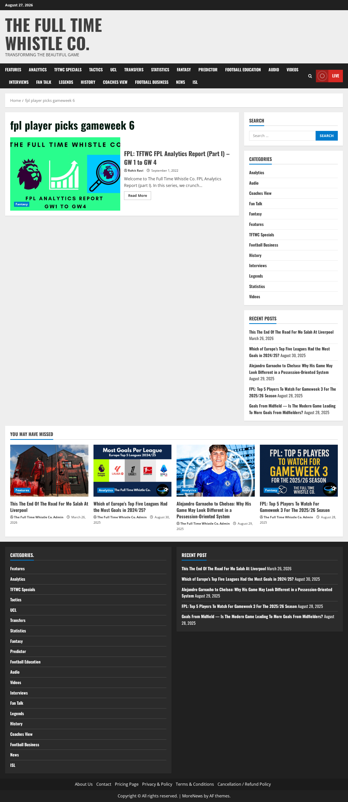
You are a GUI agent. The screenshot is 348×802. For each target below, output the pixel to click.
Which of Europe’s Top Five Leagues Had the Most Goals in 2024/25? (130, 506)
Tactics (96, 69)
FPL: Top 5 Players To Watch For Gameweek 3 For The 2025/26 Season (295, 506)
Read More (139, 196)
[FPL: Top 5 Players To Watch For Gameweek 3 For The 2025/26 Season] (299, 471)
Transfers (133, 69)
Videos (292, 69)
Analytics (38, 69)
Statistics (160, 69)
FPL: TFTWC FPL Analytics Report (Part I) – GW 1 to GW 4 (65, 174)
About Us (84, 784)
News (180, 82)
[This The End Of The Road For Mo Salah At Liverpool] (49, 471)
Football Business (151, 82)
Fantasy (184, 69)
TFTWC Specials (68, 69)
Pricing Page (127, 784)
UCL (113, 69)
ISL (195, 82)
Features (13, 69)
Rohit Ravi (135, 170)
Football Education (243, 69)
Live (335, 76)
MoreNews (192, 796)
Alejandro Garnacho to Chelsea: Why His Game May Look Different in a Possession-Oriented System (290, 368)
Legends (66, 82)
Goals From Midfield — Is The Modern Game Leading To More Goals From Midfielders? (292, 409)
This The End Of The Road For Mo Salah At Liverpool (291, 332)
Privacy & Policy (157, 784)
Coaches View (115, 82)
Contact (103, 784)
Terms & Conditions (195, 784)
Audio (274, 69)
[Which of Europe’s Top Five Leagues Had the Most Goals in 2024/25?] (132, 471)
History (88, 82)
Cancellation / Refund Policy (244, 784)
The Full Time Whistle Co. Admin (38, 517)
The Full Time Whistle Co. (53, 33)
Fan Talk (43, 82)
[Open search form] (310, 76)
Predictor (208, 69)
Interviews (19, 82)
